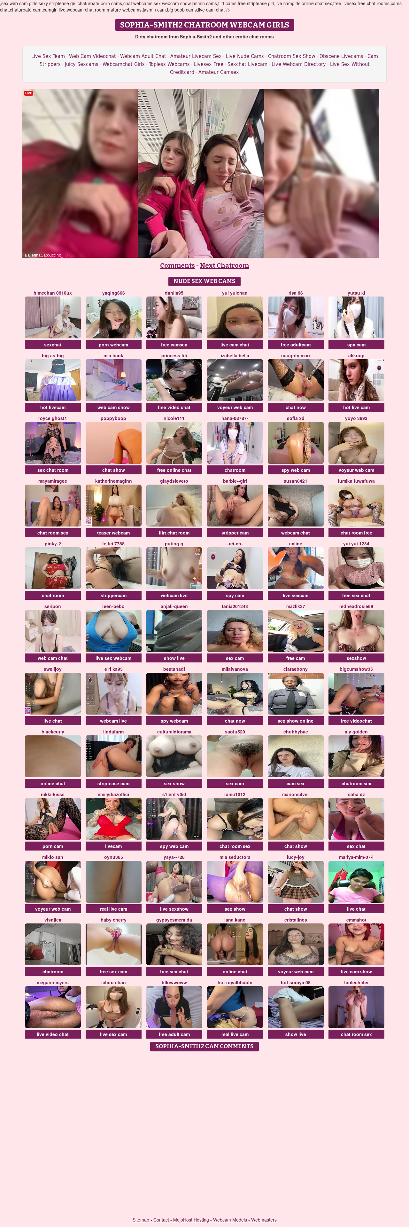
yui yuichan (235, 292)
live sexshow (174, 909)
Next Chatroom (224, 265)
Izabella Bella (235, 355)
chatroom (235, 470)
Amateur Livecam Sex (196, 56)
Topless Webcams (169, 64)
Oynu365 (113, 857)
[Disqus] (204, 1135)
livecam (113, 846)
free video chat (174, 407)
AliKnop (356, 355)
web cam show (113, 407)
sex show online (295, 720)
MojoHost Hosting (191, 1219)
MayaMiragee (52, 481)
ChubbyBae (295, 731)
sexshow (356, 658)
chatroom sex (356, 783)
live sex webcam (113, 658)
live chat (52, 720)
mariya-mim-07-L (356, 857)
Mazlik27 (295, 606)
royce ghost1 (52, 418)
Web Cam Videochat (92, 56)
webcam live (174, 595)
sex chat (356, 846)
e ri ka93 (113, 669)
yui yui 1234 (356, 543)
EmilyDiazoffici (113, 794)
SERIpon (52, 606)
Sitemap (141, 1219)
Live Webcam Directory (299, 64)
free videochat (356, 720)
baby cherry (114, 919)
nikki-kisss (53, 794)
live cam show (356, 971)
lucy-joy (296, 857)
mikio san (52, 857)
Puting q (174, 543)
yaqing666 (113, 292)
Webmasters (264, 1219)
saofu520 (235, 731)
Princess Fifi (174, 355)
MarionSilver (295, 794)
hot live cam (356, 407)
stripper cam (235, 532)
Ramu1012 (234, 794)
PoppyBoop (113, 418)
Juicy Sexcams (81, 64)
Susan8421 (295, 481)
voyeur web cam (235, 407)
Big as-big (53, 355)
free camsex (174, 344)
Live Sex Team (48, 56)
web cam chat (53, 658)
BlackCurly (53, 731)
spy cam (356, 344)
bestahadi (174, 669)
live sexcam (295, 595)
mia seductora (235, 857)
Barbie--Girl (235, 481)
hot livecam (53, 407)
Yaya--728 (174, 857)
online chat (53, 783)
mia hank (113, 355)
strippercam (114, 595)
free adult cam (174, 1034)
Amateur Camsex (218, 72)
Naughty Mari (295, 355)
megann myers (53, 982)
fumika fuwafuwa (356, 481)
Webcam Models (230, 1219)
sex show (174, 783)
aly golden (356, 731)
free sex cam (113, 971)
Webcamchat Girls (124, 64)
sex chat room (52, 470)
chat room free (356, 532)
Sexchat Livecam (247, 64)
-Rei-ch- (235, 543)
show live (174, 658)
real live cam (113, 909)
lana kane (234, 919)
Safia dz (356, 794)
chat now (296, 407)
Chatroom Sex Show (291, 56)
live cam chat (234, 344)
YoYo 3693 (356, 418)
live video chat (53, 1034)
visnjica (52, 919)
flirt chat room (174, 532)
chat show (113, 470)
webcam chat (295, 532)
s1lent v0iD (174, 794)
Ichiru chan (113, 982)
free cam (295, 658)
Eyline (295, 543)
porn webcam (113, 344)
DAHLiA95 (174, 292)
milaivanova (235, 669)
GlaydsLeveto (174, 481)
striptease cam (113, 783)
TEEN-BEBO (113, 606)
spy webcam (174, 720)
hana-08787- (234, 418)
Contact (161, 1219)
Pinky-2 (53, 543)
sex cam (235, 658)
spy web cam (296, 470)
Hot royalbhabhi (235, 982)
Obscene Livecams (341, 56)
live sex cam (113, 1034)
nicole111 (174, 418)
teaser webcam (113, 532)
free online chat (174, 470)
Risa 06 (296, 292)
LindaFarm (113, 731)
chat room (53, 595)
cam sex (296, 783)
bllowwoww (174, 982)
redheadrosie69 (356, 606)
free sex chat (356, 595)
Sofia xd (296, 418)
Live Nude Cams (245, 56)
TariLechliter (356, 982)
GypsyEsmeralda (174, 919)
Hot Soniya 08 (296, 982)
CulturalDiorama (174, 731)
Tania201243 (235, 606)
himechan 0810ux (53, 292)
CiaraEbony (295, 669)
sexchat (52, 344)
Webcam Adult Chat (143, 56)
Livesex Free (208, 64)
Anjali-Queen (174, 606)
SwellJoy (53, 669)
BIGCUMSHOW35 (356, 669)
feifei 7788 (113, 543)
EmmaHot (356, 919)
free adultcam (296, 344)
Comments (177, 265)
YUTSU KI (356, 292)
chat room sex (52, 532)
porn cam (52, 846)
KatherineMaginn (113, 481)
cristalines (295, 919)
